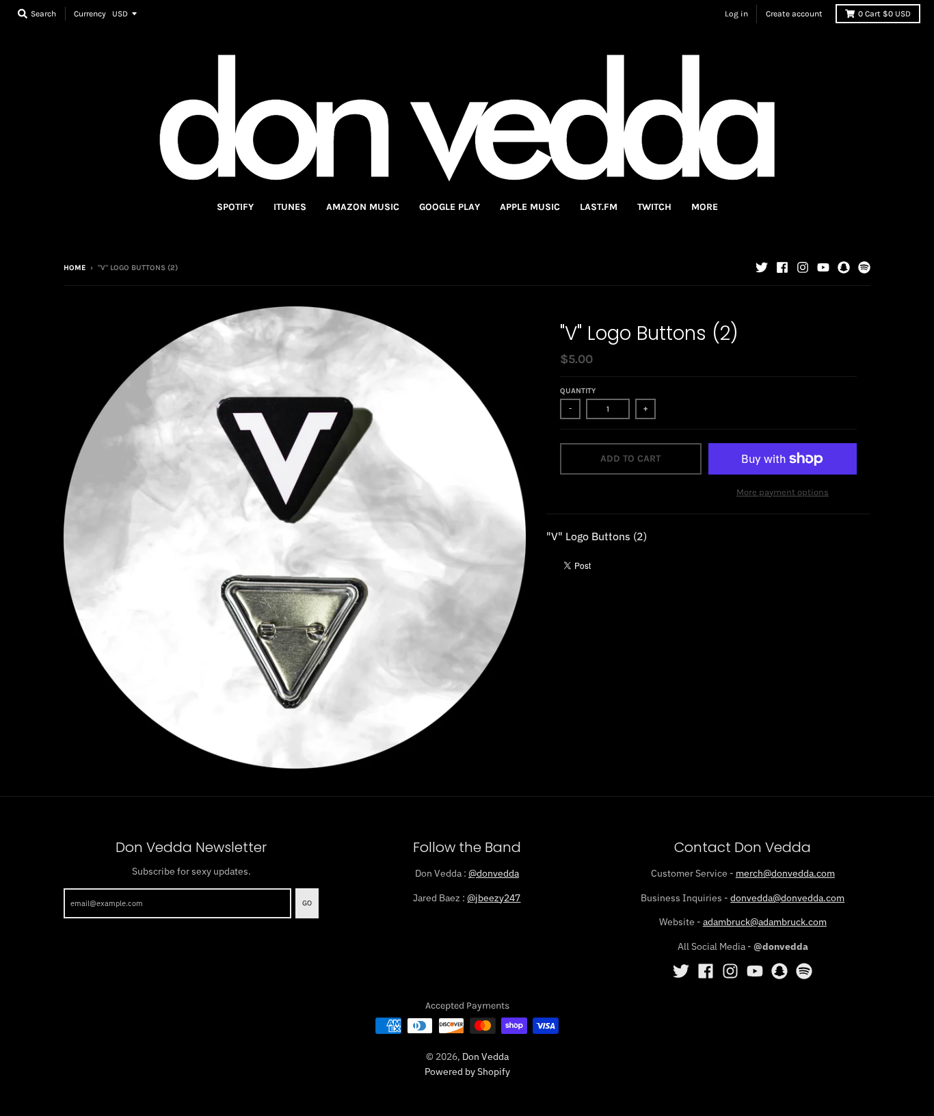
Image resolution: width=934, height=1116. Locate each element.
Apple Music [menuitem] (530, 207)
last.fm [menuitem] (598, 207)
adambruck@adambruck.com (765, 922)
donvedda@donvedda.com (787, 898)
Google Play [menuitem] (449, 207)
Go (307, 903)
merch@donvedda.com (785, 873)
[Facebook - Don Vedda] (782, 267)
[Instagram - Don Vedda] (803, 267)
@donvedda (493, 873)
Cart (884, 13)
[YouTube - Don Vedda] (823, 267)
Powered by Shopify (467, 1071)
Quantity (578, 390)
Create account (794, 13)
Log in (736, 13)
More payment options (782, 492)
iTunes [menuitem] (289, 207)
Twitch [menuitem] (654, 207)
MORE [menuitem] (704, 207)
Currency (90, 13)
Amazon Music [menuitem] (362, 207)
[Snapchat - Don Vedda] (844, 267)
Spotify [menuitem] (235, 207)
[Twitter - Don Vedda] (762, 267)
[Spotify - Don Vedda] (864, 267)
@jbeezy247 (493, 898)
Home (74, 267)
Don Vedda (485, 1056)
